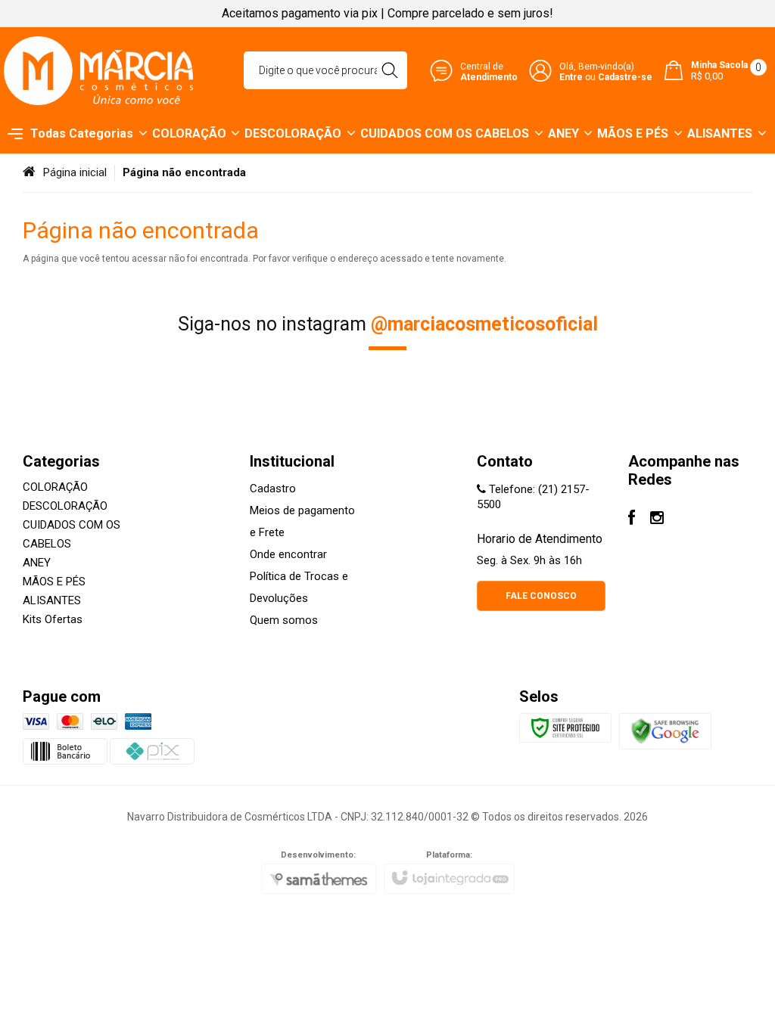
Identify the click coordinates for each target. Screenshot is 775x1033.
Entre (571, 77)
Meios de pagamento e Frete (302, 521)
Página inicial (75, 172)
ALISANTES (52, 600)
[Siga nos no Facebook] (631, 519)
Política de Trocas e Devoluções (299, 587)
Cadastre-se (625, 77)
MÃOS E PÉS (54, 581)
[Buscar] (389, 70)
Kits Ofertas (52, 619)
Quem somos (284, 620)
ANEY (37, 562)
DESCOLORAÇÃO (65, 506)
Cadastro (273, 488)
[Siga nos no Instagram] (657, 519)
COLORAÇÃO (55, 487)
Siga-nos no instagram (388, 324)
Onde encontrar (288, 554)
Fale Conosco (541, 596)
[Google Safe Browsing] (665, 730)
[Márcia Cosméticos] (98, 70)
